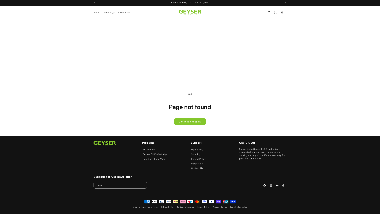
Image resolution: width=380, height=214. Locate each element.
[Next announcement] (285, 3)
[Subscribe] (143, 185)
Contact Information (185, 207)
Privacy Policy (167, 207)
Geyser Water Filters (150, 207)
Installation (197, 163)
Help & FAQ (197, 149)
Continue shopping (190, 121)
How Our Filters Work (154, 159)
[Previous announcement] (94, 3)
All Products (149, 149)
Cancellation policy (238, 207)
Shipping (196, 154)
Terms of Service (220, 207)
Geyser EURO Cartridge (155, 154)
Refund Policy (198, 159)
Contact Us (197, 168)
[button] (275, 12)
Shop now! (256, 158)
